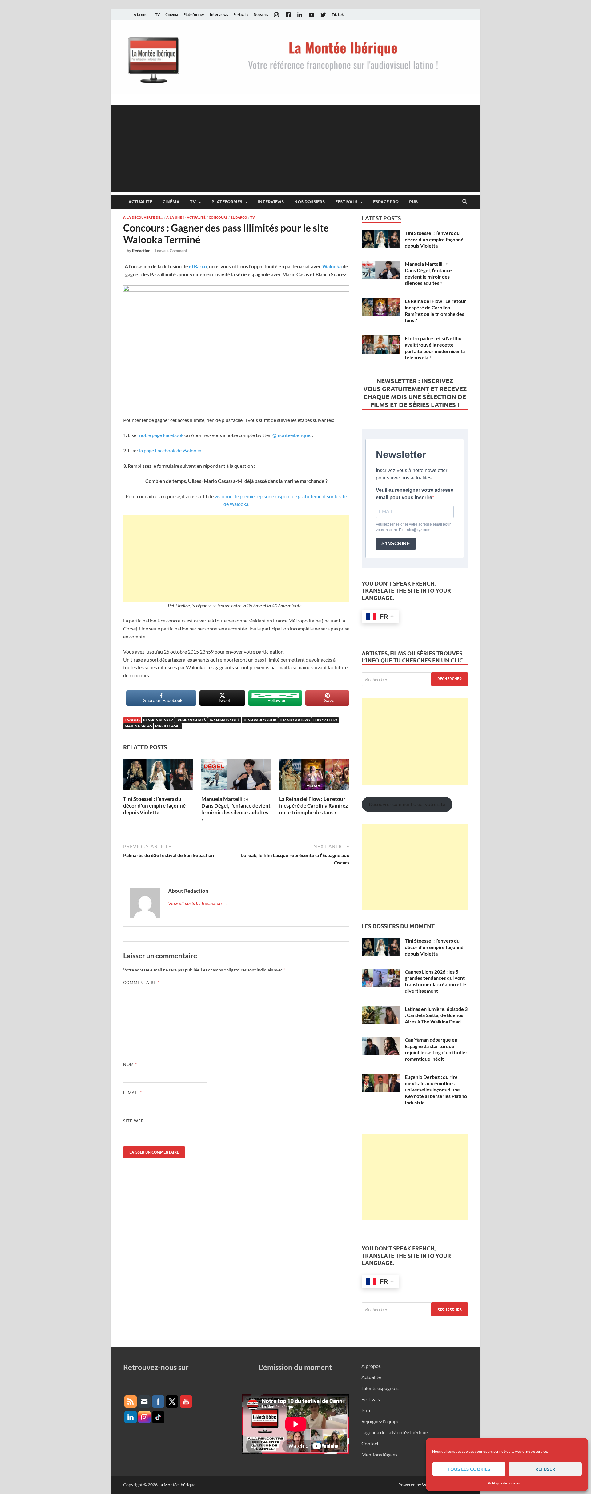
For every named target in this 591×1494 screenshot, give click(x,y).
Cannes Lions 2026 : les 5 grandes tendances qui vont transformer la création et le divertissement (435, 981)
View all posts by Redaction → (197, 903)
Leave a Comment (171, 250)
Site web (133, 1121)
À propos (371, 1366)
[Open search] (464, 202)
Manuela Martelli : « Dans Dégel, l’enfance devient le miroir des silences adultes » (236, 809)
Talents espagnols (380, 1388)
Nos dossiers (309, 201)
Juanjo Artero (295, 720)
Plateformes (193, 14)
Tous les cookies (469, 1469)
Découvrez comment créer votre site (407, 804)
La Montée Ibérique (177, 1484)
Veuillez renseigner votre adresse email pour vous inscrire (414, 493)
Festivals (240, 14)
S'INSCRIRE (395, 543)
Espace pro (386, 201)
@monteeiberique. (291, 435)
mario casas (167, 726)
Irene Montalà (191, 720)
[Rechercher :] (415, 679)
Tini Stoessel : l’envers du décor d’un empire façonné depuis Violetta (154, 806)
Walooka (332, 266)
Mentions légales (379, 1454)
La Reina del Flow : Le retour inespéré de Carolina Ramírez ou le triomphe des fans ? (313, 806)
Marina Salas (138, 726)
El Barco (239, 217)
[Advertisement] (295, 148)
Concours (218, 217)
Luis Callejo (325, 720)
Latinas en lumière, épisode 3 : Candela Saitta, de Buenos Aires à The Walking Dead (436, 1015)
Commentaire (141, 982)
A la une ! (142, 14)
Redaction (141, 250)
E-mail (132, 1092)
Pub (413, 201)
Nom (130, 1064)
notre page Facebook (161, 435)
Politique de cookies (504, 1483)
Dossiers (261, 14)
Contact (370, 1443)
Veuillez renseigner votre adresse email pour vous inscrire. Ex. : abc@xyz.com (413, 527)
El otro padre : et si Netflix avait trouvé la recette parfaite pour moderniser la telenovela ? (435, 347)
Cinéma (171, 14)
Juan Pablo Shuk (259, 720)
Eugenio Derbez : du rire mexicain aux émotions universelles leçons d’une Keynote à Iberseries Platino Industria (436, 1089)
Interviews (219, 14)
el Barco (198, 266)
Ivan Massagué (225, 720)
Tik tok (338, 14)
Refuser (545, 1469)
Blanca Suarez (158, 720)
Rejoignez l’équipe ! (381, 1421)
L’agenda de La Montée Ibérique (394, 1432)
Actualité (140, 201)
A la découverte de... (143, 217)
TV (157, 14)
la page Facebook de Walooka (170, 450)
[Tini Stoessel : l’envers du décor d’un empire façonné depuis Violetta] (158, 776)
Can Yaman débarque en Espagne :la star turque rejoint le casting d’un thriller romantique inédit (436, 1049)
